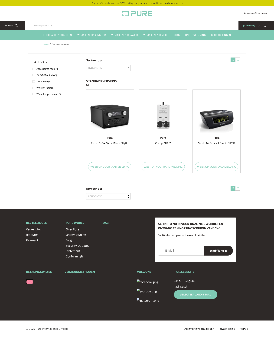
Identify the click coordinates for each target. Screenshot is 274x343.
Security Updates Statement (77, 248)
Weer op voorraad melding (109, 166)
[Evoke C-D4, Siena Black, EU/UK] (109, 114)
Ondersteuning (195, 35)
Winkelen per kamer (124, 35)
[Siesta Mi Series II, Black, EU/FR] (216, 114)
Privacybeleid (227, 328)
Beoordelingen (221, 35)
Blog (177, 35)
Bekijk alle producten (57, 35)
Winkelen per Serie (155, 35)
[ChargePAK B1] (163, 114)
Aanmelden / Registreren (255, 13)
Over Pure (72, 229)
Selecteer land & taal (195, 294)
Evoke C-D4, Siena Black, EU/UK (109, 143)
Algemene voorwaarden (199, 328)
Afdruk (244, 328)
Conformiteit (74, 256)
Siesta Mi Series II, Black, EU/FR (216, 143)
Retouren (32, 235)
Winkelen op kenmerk (91, 35)
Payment (32, 240)
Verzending (33, 229)
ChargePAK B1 (163, 143)
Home (46, 44)
